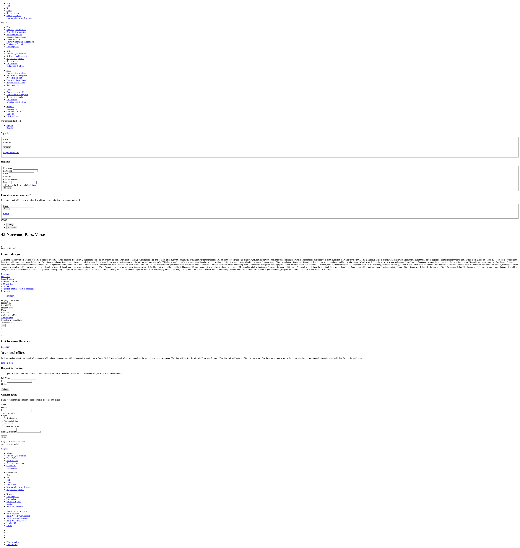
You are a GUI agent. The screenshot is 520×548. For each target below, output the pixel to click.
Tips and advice (13, 499)
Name (3, 404)
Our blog (10, 114)
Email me (5, 286)
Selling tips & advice (15, 66)
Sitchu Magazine (13, 501)
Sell (8, 6)
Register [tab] (10, 128)
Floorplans (12, 228)
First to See (11, 485)
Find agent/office (13, 15)
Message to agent (8, 432)
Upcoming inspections (16, 37)
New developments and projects (20, 42)
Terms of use (11, 544)
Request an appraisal (15, 58)
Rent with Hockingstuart (16, 75)
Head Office (11, 458)
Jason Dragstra (7, 279)
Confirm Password (11, 179)
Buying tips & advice (15, 44)
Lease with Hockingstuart (17, 94)
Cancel (6, 213)
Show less (5, 276)
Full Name (5, 378)
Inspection (8, 423)
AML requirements (14, 506)
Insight (9, 504)
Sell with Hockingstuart (16, 56)
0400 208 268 (7, 284)
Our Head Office (13, 111)
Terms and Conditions (26, 185)
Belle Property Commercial (18, 516)
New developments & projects (19, 18)
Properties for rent (14, 78)
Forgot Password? (11, 152)
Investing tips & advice (16, 102)
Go (3, 325)
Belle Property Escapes (16, 521)
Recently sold (12, 61)
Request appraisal (14, 13)
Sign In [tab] (9, 125)
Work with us (12, 116)
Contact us (11, 465)
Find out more (7, 363)
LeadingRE (11, 523)
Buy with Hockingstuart (16, 32)
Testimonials (11, 63)
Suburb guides (12, 46)
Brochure (10, 296)
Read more (5, 274)
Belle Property (12, 513)
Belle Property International (18, 518)
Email (5, 139)
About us (10, 106)
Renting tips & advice (15, 83)
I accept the (21, 185)
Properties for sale (14, 34)
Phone (3, 384)
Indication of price (12, 418)
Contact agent (7, 317)
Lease (9, 10)
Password (7, 142)
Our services (11, 109)
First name (7, 168)
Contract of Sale (11, 421)
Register (4, 449)
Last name (7, 171)
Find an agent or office (16, 29)
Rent (8, 8)
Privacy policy (12, 542)
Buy (8, 3)
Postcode (7, 182)
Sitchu (9, 525)
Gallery (10, 225)
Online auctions (13, 39)
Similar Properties (12, 426)
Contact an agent (8, 289)
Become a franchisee (15, 463)
